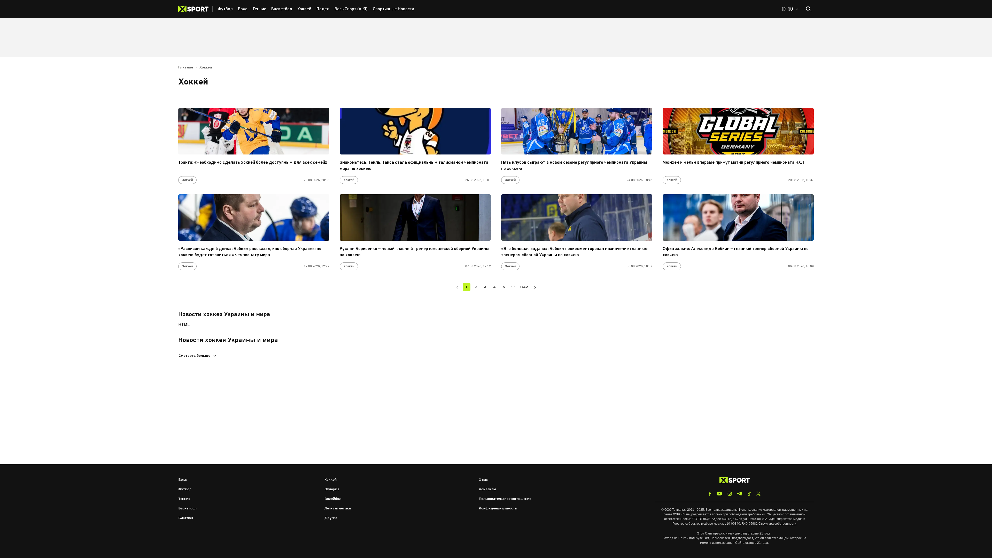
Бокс (182, 480)
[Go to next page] (535, 287)
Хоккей (187, 180)
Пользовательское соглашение (505, 499)
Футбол (184, 489)
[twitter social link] (758, 494)
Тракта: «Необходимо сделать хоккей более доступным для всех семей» (252, 162)
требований (756, 514)
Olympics (331, 489)
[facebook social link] (710, 494)
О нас (483, 480)
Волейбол (332, 499)
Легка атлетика (337, 508)
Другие (330, 518)
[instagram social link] (729, 494)
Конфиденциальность (498, 508)
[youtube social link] (719, 494)
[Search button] (808, 9)
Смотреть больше (194, 356)
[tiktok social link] (749, 494)
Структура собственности (777, 523)
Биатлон (185, 518)
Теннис (184, 499)
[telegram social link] (739, 494)
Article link (253, 131)
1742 (524, 287)
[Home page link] (195, 9)
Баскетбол (187, 508)
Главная (185, 67)
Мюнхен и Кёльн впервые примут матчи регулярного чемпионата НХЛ (733, 162)
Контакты (487, 489)
